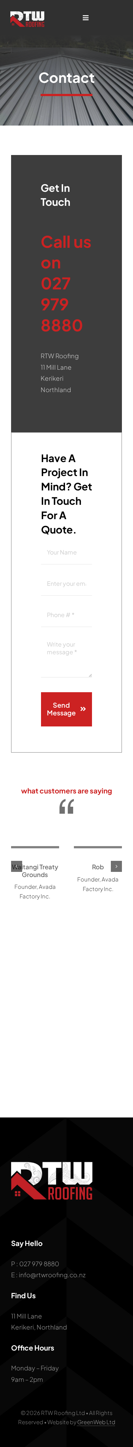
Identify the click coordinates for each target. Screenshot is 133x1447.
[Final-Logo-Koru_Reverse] (28, 11)
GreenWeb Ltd (96, 1421)
